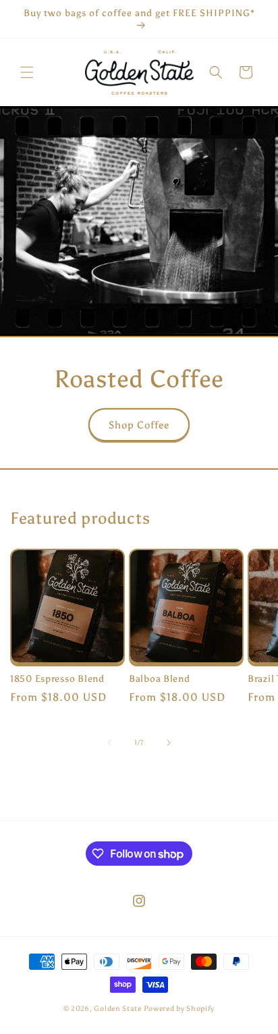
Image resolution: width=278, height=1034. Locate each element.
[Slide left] (109, 743)
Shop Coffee (139, 425)
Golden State (117, 1008)
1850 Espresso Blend (57, 678)
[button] (27, 72)
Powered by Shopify (179, 1008)
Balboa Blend (159, 678)
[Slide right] (169, 743)
